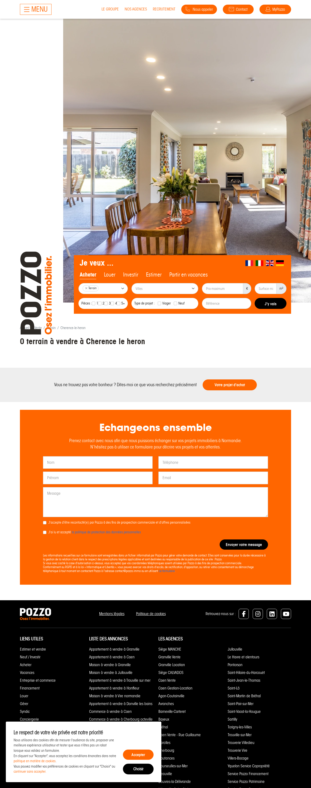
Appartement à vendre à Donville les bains (120, 703)
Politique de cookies (151, 613)
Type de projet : (144, 303)
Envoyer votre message (244, 544)
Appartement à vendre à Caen (112, 657)
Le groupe (110, 9)
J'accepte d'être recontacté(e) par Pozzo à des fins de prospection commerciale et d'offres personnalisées (119, 522)
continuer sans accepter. (30, 771)
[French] (249, 263)
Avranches (166, 703)
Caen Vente (167, 680)
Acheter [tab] (88, 274)
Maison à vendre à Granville (110, 665)
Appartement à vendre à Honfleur (114, 688)
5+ (123, 303)
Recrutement (164, 9)
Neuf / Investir (30, 657)
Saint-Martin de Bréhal (244, 696)
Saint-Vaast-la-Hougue (244, 711)
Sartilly (232, 719)
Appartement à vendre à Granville (114, 649)
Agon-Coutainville (171, 696)
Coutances (166, 758)
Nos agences (136, 9)
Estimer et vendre (33, 649)
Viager (166, 303)
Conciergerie (29, 719)
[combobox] (103, 288)
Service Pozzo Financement (248, 773)
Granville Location (171, 665)
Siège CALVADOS (170, 672)
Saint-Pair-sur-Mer (240, 703)
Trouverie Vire (237, 750)
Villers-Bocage (238, 758)
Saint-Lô (234, 688)
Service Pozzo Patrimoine (246, 781)
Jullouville (235, 649)
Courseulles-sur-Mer (173, 766)
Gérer (24, 703)
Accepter (138, 754)
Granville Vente (169, 657)
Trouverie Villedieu (241, 742)
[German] (280, 263)
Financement (30, 688)
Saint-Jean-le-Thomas (244, 680)
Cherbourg (166, 750)
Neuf (181, 303)
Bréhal (163, 727)
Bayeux (163, 719)
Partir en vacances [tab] (188, 274)
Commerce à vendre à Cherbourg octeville (121, 719)
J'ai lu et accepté (94, 532)
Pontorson (235, 665)
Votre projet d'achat (230, 384)
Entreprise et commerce (38, 680)
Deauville (165, 773)
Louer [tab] (109, 274)
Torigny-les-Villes (240, 727)
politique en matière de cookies (35, 761)
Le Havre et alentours (243, 657)
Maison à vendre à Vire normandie (114, 696)
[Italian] (260, 263)
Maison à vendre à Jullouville (110, 672)
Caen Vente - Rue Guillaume (179, 735)
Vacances (27, 672)
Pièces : (86, 303)
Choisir (138, 769)
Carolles (164, 742)
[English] (270, 263)
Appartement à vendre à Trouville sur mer (119, 680)
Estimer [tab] (154, 274)
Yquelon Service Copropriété (249, 766)
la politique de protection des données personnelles (106, 532)
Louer (24, 696)
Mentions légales (111, 613)
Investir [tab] (130, 274)
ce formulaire (167, 571)
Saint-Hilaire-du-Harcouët (246, 672)
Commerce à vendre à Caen (110, 711)
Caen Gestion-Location (175, 688)
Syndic (25, 711)
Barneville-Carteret (172, 711)
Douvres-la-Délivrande (174, 781)
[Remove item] (86, 288)
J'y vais (270, 303)
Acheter (25, 665)
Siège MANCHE (169, 649)
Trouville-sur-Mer (239, 735)
